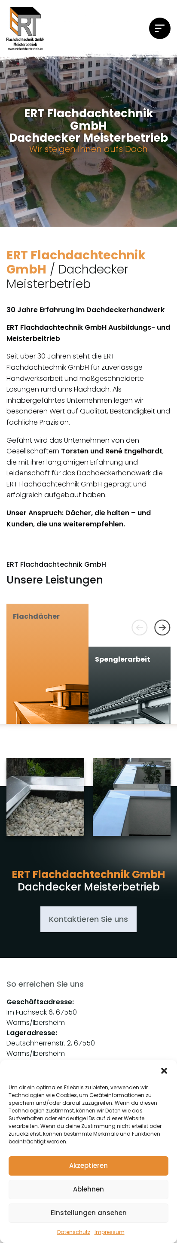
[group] (47, 664)
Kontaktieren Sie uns (88, 919)
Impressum (110, 1232)
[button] (164, 1071)
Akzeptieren (88, 1165)
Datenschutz (73, 1232)
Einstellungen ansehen (89, 1212)
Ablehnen (88, 1189)
